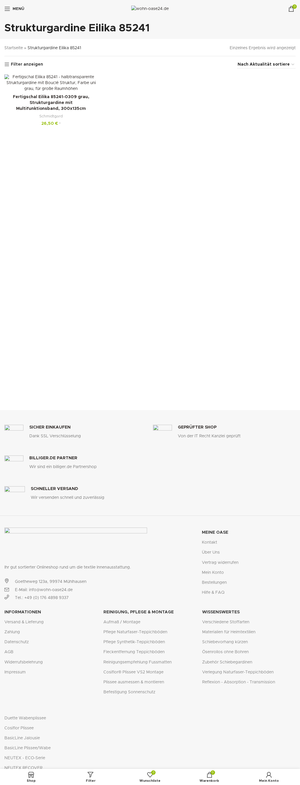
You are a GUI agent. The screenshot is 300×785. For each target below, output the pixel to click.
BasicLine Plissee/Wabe (27, 748)
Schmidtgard (51, 116)
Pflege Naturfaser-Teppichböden (135, 632)
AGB (8, 652)
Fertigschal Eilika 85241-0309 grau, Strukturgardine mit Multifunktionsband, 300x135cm (51, 102)
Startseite (13, 48)
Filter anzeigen (27, 64)
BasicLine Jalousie (22, 738)
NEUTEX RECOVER (23, 768)
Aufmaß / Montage (121, 622)
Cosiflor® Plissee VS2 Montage (133, 672)
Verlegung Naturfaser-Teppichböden (238, 672)
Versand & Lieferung (24, 622)
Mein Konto (213, 573)
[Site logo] (150, 9)
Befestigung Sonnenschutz (129, 692)
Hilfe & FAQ (213, 593)
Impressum (15, 672)
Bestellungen (214, 583)
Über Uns (211, 552)
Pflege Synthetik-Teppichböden (134, 642)
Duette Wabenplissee (25, 718)
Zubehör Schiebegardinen (227, 662)
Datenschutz (16, 642)
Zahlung (12, 632)
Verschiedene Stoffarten (225, 622)
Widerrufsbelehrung (23, 662)
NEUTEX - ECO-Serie (24, 758)
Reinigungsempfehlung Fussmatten (137, 662)
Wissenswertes (221, 612)
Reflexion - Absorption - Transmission (238, 682)
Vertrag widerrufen (220, 563)
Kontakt (209, 542)
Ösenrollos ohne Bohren (225, 652)
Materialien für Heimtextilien (228, 632)
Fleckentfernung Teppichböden (134, 652)
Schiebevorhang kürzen (225, 642)
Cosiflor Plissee (19, 728)
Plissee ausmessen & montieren (133, 682)
